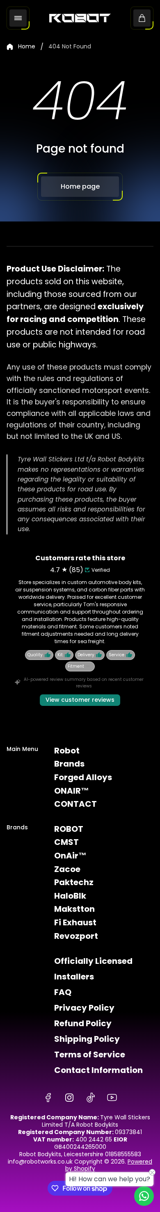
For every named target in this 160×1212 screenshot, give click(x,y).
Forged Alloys (83, 777)
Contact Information (98, 1070)
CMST (66, 842)
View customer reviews (80, 700)
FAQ (62, 992)
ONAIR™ (71, 791)
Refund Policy (83, 1023)
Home (26, 46)
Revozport (76, 936)
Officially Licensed (93, 961)
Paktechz (74, 882)
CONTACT (75, 804)
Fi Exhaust (75, 922)
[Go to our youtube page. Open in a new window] (112, 1097)
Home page (80, 186)
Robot (67, 750)
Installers (74, 976)
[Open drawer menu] (18, 18)
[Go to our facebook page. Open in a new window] (48, 1097)
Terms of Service (89, 1054)
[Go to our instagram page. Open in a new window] (69, 1097)
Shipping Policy (87, 1039)
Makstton (74, 909)
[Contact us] (144, 1196)
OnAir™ (70, 855)
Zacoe (67, 869)
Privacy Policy (84, 1007)
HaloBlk (70, 896)
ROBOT (68, 829)
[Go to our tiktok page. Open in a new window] (90, 1097)
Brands (69, 763)
